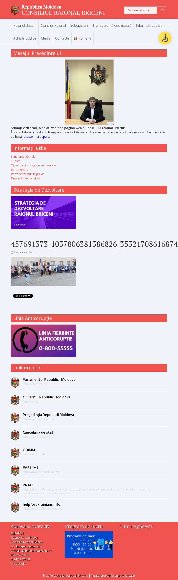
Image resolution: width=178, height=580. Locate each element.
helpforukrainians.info (41, 504)
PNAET (28, 485)
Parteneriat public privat (27, 174)
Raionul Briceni (24, 25)
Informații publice (149, 25)
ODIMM (29, 449)
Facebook (18, 564)
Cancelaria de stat (38, 432)
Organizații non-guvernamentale (33, 165)
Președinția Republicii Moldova (48, 414)
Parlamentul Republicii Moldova (49, 379)
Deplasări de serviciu (25, 178)
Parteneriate (19, 169)
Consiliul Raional (53, 25)
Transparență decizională (111, 25)
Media (46, 38)
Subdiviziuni (79, 25)
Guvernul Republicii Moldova (47, 397)
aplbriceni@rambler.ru (36, 551)
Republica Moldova (41, 7)
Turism (16, 161)
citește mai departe (37, 136)
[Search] (162, 10)
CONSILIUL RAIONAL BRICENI (63, 12)
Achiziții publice (24, 38)
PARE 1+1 (30, 467)
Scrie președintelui (23, 156)
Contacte (62, 38)
